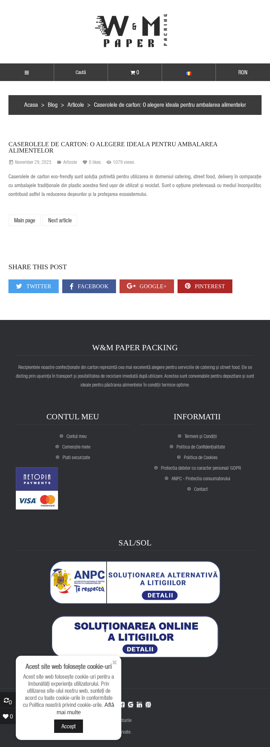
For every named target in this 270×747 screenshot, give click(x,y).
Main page (24, 220)
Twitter (38, 286)
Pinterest (209, 286)
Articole (70, 162)
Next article (60, 220)
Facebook (92, 286)
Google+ (152, 286)
